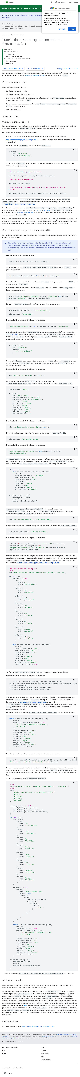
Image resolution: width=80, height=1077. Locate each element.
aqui (25, 1005)
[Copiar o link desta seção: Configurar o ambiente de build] (30, 122)
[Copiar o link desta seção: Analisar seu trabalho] (25, 980)
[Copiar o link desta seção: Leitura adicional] (20, 1022)
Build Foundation (9, 15)
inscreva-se (7, 17)
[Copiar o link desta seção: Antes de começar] (22, 116)
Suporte (43, 1050)
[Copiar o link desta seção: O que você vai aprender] (28, 82)
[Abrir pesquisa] (52, 2)
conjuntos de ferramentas (24, 213)
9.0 (70, 69)
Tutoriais (21, 35)
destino (20, 208)
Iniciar (72, 29)
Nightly (59, 69)
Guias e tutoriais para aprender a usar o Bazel (21, 8)
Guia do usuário (12, 35)
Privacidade (19, 1068)
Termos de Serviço (8, 1068)
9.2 (64, 69)
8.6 (77, 69)
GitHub (4, 1053)
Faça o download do (13, 140)
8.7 (73, 69)
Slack (42, 1056)
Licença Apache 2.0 (47, 1036)
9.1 (67, 69)
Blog (3, 1050)
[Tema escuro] (74, 149)
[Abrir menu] (3, 2)
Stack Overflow (46, 1060)
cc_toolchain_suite (43, 210)
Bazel (3, 35)
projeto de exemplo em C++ (34, 75)
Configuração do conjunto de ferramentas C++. (38, 1026)
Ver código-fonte (35, 69)
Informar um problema (13, 69)
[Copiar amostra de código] (76, 149)
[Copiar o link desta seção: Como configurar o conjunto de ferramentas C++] (52, 230)
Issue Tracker (45, 1053)
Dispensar (61, 29)
